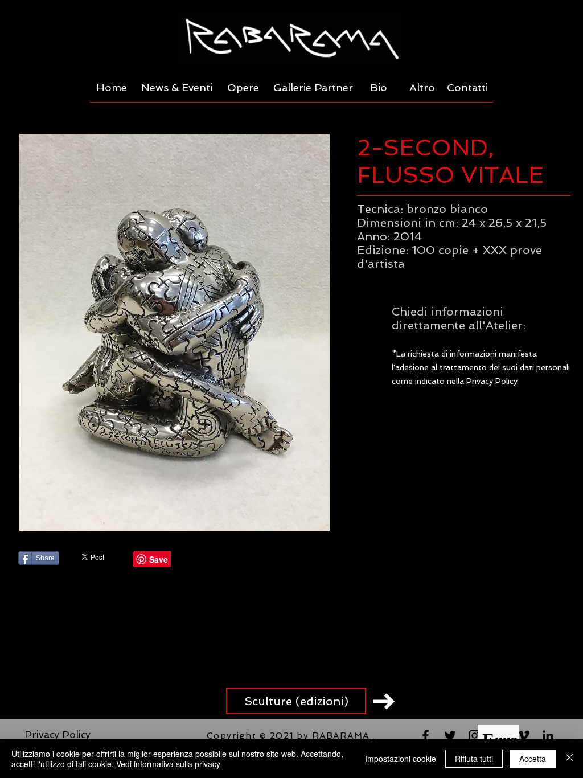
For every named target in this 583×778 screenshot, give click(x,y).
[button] (174, 332)
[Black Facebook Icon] (425, 735)
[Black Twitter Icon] (450, 735)
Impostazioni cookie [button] (400, 758)
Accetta (532, 758)
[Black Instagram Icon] (474, 735)
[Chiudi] (569, 758)
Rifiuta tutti (474, 758)
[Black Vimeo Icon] (523, 735)
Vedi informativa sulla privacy (168, 763)
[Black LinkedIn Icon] (548, 735)
